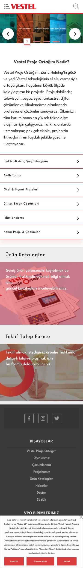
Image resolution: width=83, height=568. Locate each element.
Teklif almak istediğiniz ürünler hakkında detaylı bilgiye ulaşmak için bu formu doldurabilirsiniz (41, 358)
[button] (8, 34)
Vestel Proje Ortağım (41, 451)
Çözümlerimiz (41, 465)
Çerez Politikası (11, 549)
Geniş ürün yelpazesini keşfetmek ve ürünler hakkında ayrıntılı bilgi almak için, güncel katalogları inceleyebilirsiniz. (38, 279)
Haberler (41, 485)
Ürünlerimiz (42, 458)
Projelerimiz (41, 471)
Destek (41, 492)
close (81, 517)
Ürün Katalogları (41, 478)
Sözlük (41, 499)
